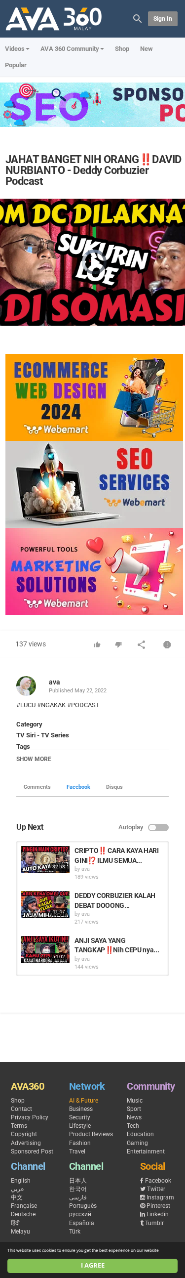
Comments (37, 787)
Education (140, 1134)
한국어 (78, 1189)
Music (135, 1100)
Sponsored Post (32, 1151)
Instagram (160, 1197)
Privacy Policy (29, 1117)
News (134, 1117)
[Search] (138, 18)
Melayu (20, 1231)
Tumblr (154, 1223)
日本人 (78, 1180)
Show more (33, 759)
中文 (17, 1197)
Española (81, 1223)
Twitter (156, 1189)
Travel (77, 1151)
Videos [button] (15, 48)
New (146, 48)
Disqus (114, 787)
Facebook (78, 787)
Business (81, 1109)
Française (24, 1205)
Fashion (80, 1143)
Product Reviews (91, 1134)
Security (79, 1117)
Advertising (26, 1143)
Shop (122, 48)
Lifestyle (80, 1125)
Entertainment (146, 1151)
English (21, 1180)
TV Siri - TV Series (42, 735)
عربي (17, 1189)
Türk (74, 1231)
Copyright (24, 1134)
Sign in (162, 18)
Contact (21, 1109)
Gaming (137, 1143)
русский (80, 1214)
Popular (16, 65)
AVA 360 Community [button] (69, 48)
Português (83, 1205)
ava (54, 682)
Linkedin (158, 1214)
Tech (133, 1125)
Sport (134, 1109)
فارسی (78, 1197)
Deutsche (23, 1214)
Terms (19, 1125)
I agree (93, 1265)
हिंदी (15, 1223)
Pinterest (158, 1205)
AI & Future (83, 1100)
